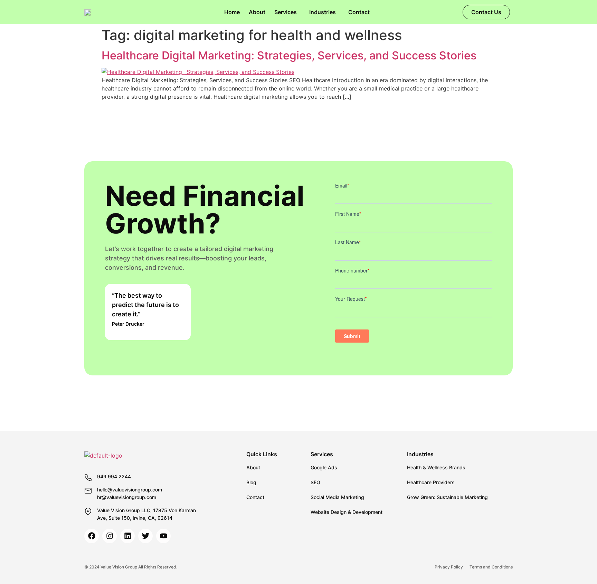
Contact (359, 12)
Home (232, 12)
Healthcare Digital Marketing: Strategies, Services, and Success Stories (289, 55)
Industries (322, 12)
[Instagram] (109, 536)
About (257, 12)
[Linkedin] (127, 536)
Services (285, 12)
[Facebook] (91, 536)
